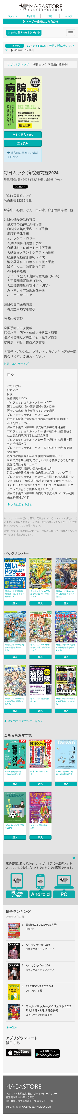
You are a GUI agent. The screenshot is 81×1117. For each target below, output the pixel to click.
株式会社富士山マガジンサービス (35, 1101)
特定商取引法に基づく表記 (20, 1097)
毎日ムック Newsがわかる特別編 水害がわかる (14, 647)
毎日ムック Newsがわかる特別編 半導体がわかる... (65, 647)
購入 (15, 603)
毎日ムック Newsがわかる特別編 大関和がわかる (14, 701)
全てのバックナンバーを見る (25, 720)
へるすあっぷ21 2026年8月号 (14, 826)
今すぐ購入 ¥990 (22, 134)
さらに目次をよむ (21, 504)
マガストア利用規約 (16, 1093)
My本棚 (31, 16)
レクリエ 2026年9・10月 (39, 826)
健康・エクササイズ (16, 363)
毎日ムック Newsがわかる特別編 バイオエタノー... (40, 594)
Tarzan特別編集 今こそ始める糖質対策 (14, 772)
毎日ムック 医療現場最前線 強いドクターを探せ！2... (15, 594)
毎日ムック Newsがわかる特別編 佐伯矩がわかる (40, 647)
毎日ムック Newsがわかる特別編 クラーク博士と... (65, 594)
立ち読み (22, 143)
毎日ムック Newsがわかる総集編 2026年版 (65, 701)
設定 (50, 16)
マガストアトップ (18, 64)
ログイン (12, 16)
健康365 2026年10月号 (40, 772)
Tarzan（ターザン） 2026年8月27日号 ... (65, 772)
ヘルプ (68, 16)
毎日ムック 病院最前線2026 (39, 699)
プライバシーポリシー (45, 1093)
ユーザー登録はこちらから (42, 21)
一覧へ (13, 1027)
